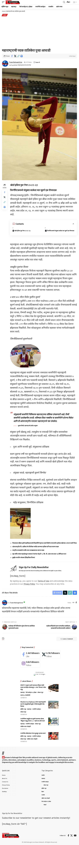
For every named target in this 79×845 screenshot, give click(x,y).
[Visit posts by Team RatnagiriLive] (5, 63)
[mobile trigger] (4, 2)
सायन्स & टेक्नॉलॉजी (25, 695)
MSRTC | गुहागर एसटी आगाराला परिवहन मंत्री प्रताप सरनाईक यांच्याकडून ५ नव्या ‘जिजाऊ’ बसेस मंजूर (33, 687)
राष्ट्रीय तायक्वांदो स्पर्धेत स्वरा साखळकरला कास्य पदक (28, 550)
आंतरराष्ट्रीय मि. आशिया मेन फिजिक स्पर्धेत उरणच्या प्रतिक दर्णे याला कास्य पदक (35, 547)
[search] (64, 2)
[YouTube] (75, 835)
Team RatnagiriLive (15, 62)
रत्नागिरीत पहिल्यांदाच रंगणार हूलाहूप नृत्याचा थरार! (33, 733)
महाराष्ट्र (22, 692)
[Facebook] (76, 602)
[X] (51, 654)
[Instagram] (30, 663)
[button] (18, 56)
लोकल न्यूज (40, 692)
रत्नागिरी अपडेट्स (36, 709)
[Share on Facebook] (11, 56)
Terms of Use (43, 581)
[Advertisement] (39, 32)
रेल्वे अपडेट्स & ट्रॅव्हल (31, 692)
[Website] (73, 602)
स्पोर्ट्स (4, 15)
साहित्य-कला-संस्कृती (25, 726)
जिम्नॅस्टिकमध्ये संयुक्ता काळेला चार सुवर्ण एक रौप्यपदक (60, 230)
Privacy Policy (29, 584)
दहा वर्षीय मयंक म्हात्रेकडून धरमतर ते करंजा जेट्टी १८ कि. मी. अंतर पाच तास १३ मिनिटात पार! (39, 554)
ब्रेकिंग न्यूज (23, 709)
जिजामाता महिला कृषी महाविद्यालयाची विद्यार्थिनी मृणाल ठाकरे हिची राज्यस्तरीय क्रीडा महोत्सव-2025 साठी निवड (44, 543)
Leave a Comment (68, 639)
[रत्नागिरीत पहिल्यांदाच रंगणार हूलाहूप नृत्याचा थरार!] (53, 736)
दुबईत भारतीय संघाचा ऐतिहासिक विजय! (23, 557)
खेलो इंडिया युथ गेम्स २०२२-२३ (22, 230)
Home (3, 11)
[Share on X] (15, 56)
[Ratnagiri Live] (13, 2)
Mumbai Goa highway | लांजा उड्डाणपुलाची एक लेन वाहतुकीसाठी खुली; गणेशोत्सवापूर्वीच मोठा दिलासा (33, 704)
